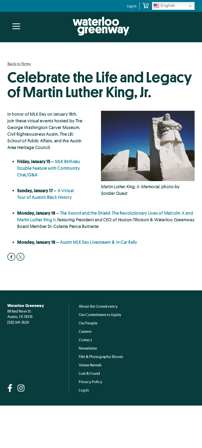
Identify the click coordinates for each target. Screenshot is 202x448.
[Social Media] (10, 388)
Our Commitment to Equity (100, 314)
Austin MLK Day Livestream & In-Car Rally (98, 242)
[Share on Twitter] (21, 257)
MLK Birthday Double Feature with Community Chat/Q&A (48, 168)
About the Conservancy (98, 306)
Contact (85, 339)
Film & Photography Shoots (101, 356)
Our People (88, 322)
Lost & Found (89, 373)
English (167, 5)
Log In (132, 6)
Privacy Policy (90, 381)
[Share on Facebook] (12, 257)
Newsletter (88, 348)
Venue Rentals (90, 364)
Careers (85, 331)
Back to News (19, 63)
